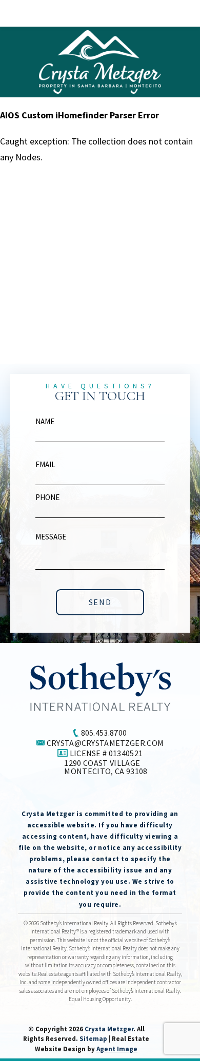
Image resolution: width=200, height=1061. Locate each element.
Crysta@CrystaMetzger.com (105, 743)
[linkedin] (93, 795)
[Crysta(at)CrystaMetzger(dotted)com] (178, 13)
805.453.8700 (104, 733)
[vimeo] (74, 795)
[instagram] (113, 795)
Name (44, 421)
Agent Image (116, 1049)
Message (50, 536)
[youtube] (131, 795)
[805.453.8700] (100, 13)
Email (45, 464)
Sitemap (93, 1038)
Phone (47, 497)
